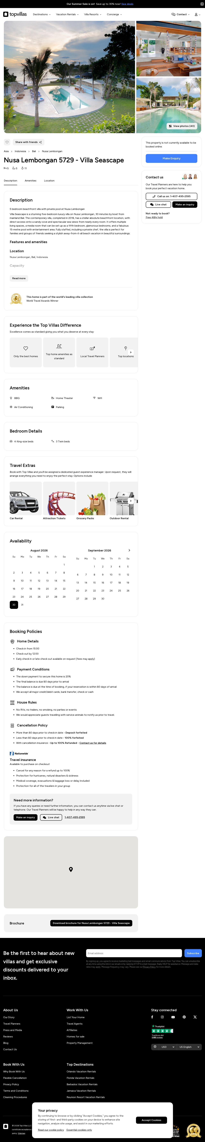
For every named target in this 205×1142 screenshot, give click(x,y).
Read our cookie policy (51, 1129)
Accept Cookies (151, 1120)
